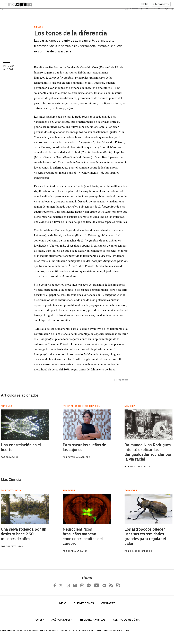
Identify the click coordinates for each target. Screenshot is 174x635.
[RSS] (110, 585)
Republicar (123, 380)
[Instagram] (67, 585)
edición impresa (161, 4)
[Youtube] (96, 585)
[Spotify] (104, 585)
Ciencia (38, 27)
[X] (61, 585)
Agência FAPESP (62, 620)
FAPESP (40, 620)
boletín (144, 4)
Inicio (63, 603)
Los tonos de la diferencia (70, 34)
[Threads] (81, 585)
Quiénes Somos (84, 603)
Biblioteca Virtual (93, 620)
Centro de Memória (126, 620)
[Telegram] (88, 585)
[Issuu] (117, 585)
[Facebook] (55, 585)
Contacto (108, 603)
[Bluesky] (74, 585)
